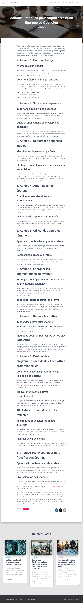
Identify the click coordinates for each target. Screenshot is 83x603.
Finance (57, 2)
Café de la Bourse (54, 486)
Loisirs (76, 2)
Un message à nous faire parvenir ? (14, 599)
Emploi (71, 2)
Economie (64, 2)
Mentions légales (30, 599)
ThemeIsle (77, 599)
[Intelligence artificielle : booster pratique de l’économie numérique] (15, 547)
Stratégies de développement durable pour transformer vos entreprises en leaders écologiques (40, 564)
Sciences (50, 2)
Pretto (27, 351)
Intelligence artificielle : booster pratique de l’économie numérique (14, 562)
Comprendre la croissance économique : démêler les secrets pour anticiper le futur (67, 563)
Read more (9, 579)
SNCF (31, 385)
